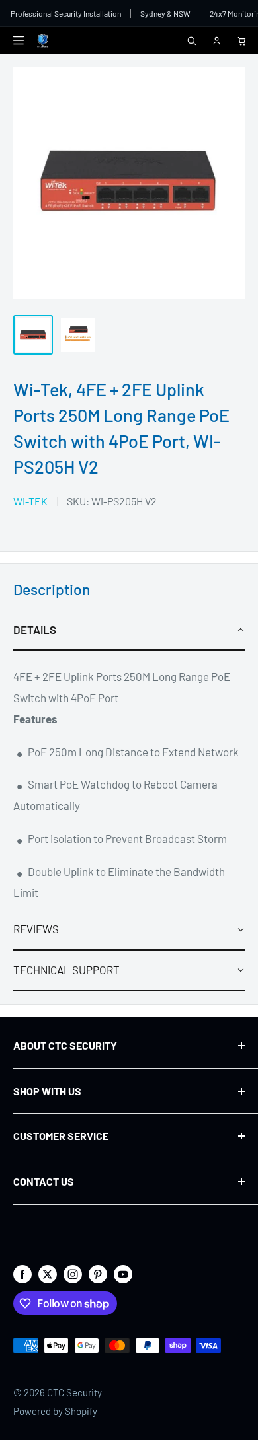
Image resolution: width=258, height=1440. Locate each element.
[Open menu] (18, 40)
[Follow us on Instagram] (73, 1273)
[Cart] (241, 40)
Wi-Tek (30, 501)
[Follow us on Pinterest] (98, 1273)
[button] (129, 630)
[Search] (191, 40)
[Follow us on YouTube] (123, 1273)
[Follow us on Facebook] (22, 1273)
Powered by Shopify (55, 1411)
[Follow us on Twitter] (47, 1273)
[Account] (216, 40)
